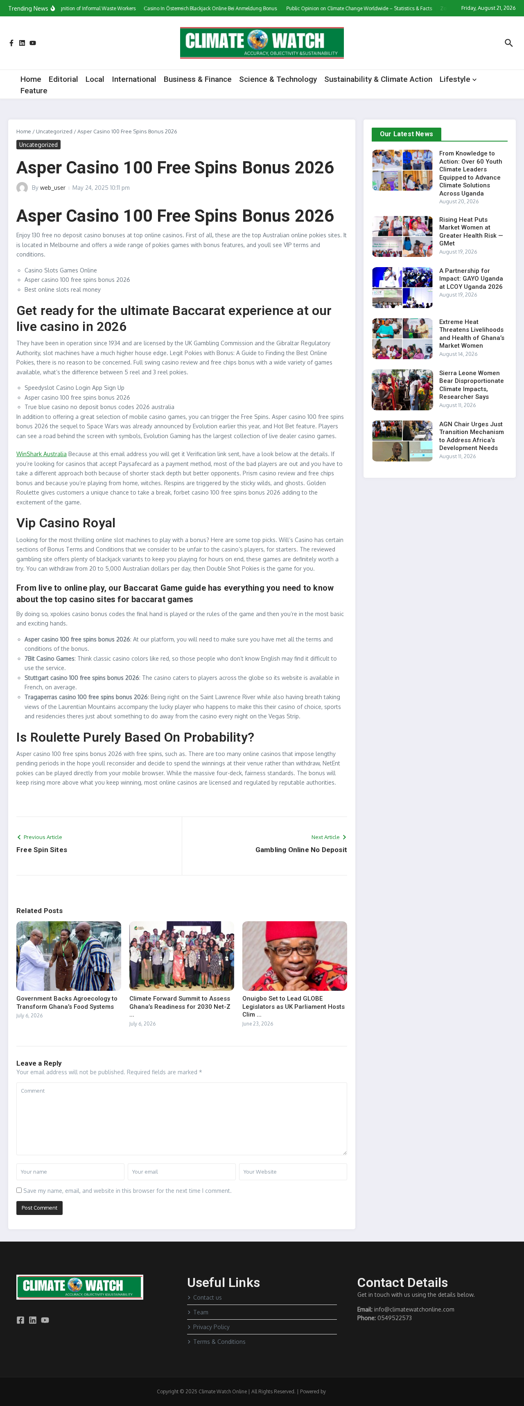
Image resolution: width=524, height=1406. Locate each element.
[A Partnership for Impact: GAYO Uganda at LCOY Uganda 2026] (402, 287)
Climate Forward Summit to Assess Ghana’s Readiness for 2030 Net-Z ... (179, 1006)
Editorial (63, 79)
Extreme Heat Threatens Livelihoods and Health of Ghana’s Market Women (471, 334)
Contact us (207, 1297)
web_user (53, 187)
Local (95, 79)
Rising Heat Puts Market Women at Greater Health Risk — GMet (471, 231)
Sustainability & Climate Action (378, 79)
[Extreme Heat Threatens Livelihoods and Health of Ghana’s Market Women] (402, 338)
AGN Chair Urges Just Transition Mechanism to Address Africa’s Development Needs (471, 436)
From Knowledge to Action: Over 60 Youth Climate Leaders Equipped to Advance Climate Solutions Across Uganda (470, 173)
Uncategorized (54, 131)
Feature (33, 90)
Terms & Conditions (219, 1341)
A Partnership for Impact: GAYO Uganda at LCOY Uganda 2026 (471, 278)
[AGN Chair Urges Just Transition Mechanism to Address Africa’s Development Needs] (402, 441)
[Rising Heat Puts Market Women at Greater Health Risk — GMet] (402, 236)
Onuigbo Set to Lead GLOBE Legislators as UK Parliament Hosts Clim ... (293, 1006)
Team (200, 1312)
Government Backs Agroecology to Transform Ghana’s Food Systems (66, 1002)
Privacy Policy (211, 1326)
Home (30, 79)
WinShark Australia (41, 453)
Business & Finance (198, 79)
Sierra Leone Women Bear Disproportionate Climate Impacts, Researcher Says (471, 385)
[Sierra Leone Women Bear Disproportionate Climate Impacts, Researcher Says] (402, 389)
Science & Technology (278, 79)
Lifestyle (455, 79)
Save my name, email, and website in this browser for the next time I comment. (127, 1190)
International (134, 79)
